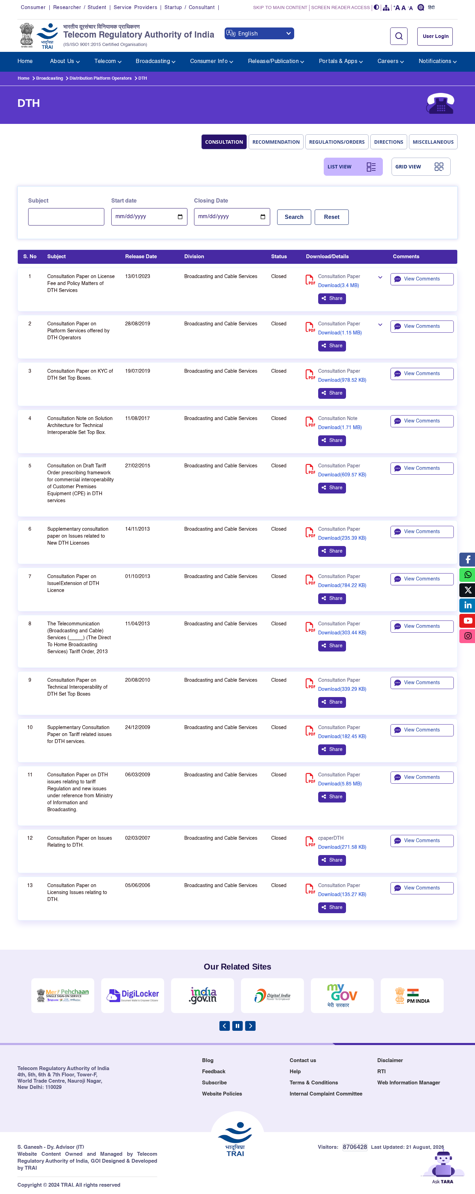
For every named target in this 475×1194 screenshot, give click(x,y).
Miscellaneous (433, 142)
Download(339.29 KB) (342, 689)
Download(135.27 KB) (342, 894)
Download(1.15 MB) (340, 333)
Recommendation (276, 142)
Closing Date (211, 201)
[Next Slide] (250, 1026)
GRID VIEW (408, 166)
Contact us (303, 1060)
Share (336, 298)
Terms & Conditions (314, 1082)
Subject (38, 201)
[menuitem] (25, 62)
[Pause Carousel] (237, 1026)
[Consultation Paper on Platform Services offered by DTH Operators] (380, 325)
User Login (436, 36)
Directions (388, 142)
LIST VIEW (340, 166)
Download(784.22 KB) (342, 585)
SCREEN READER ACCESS (340, 8)
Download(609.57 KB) (342, 475)
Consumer (33, 7)
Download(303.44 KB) (342, 633)
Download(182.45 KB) (342, 736)
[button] (376, 8)
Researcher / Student (79, 7)
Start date (124, 201)
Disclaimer (390, 1060)
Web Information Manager (408, 1082)
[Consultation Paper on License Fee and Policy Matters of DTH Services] (380, 277)
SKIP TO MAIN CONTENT (280, 8)
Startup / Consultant (189, 7)
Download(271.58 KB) (342, 847)
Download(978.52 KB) (342, 380)
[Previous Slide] (224, 1026)
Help (295, 1071)
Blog (208, 1060)
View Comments (422, 279)
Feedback (213, 1071)
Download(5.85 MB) (340, 784)
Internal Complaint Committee (326, 1094)
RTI (381, 1071)
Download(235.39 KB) (342, 538)
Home (24, 79)
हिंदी (431, 8)
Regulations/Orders (337, 142)
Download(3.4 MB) (338, 285)
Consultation (224, 142)
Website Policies (222, 1094)
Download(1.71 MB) (340, 427)
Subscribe (214, 1082)
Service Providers (135, 7)
